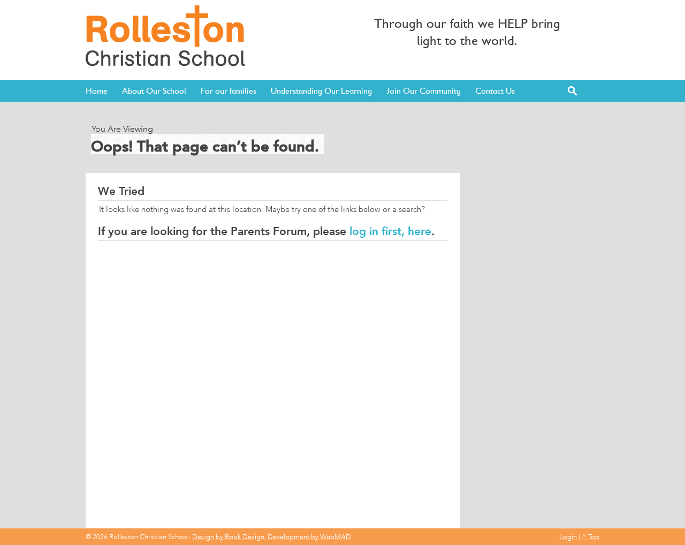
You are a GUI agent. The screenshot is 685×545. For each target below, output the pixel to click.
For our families (228, 91)
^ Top (590, 537)
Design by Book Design (228, 537)
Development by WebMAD (309, 537)
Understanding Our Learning (321, 91)
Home (97, 91)
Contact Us (495, 91)
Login (568, 537)
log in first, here (390, 231)
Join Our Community (423, 91)
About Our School (154, 91)
